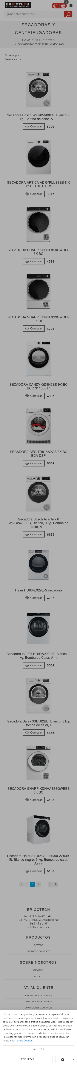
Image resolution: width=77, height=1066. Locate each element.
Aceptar (38, 1049)
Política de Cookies (22, 1040)
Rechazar (27, 1059)
